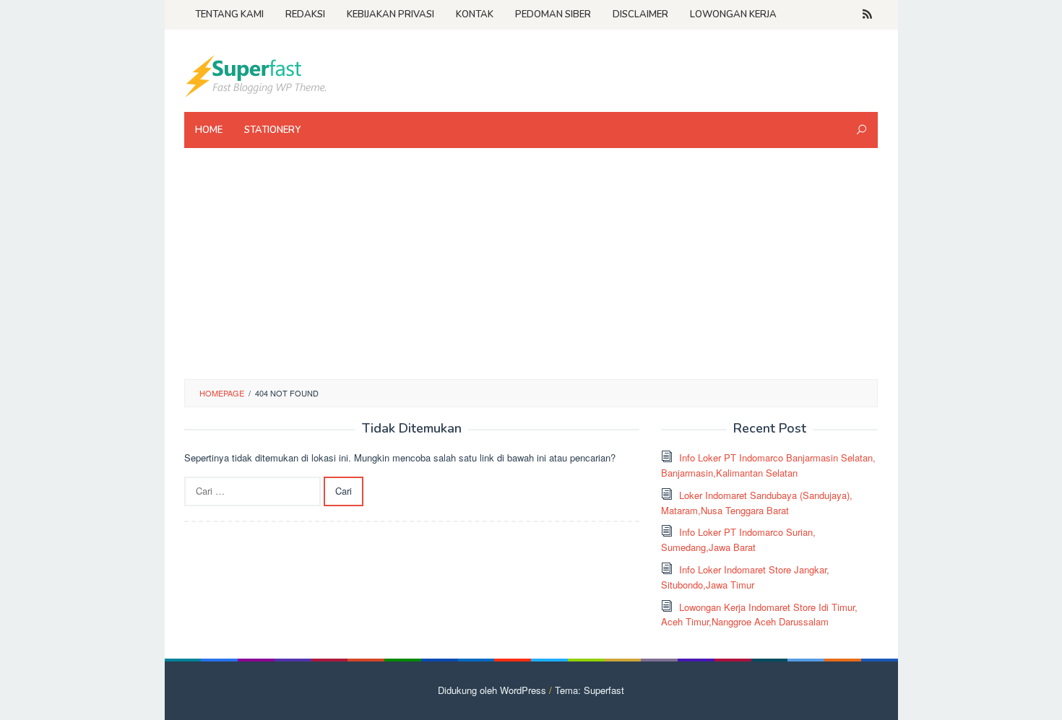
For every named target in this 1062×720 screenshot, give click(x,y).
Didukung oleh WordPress (492, 690)
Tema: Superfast (589, 690)
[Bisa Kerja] (256, 75)
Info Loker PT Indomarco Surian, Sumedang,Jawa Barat (738, 539)
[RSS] (867, 14)
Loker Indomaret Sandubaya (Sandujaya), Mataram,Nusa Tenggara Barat (756, 502)
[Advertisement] (531, 271)
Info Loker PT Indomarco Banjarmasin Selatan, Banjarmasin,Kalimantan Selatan (768, 465)
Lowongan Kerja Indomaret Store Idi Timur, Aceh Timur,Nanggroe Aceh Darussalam (759, 614)
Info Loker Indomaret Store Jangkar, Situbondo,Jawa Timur (745, 577)
